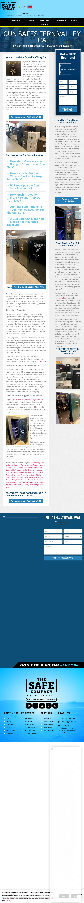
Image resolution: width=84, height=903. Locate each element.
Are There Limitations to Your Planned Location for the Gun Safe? (25, 209)
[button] (26, 164)
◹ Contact (44, 24)
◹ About (31, 20)
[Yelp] (35, 706)
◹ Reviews (61, 20)
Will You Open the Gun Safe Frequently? (24, 187)
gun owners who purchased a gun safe (26, 400)
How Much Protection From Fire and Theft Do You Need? (23, 197)
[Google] (42, 706)
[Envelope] (55, 706)
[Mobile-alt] (49, 706)
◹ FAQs (73, 20)
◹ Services (44, 20)
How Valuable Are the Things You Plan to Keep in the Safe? (24, 176)
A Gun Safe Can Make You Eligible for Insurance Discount (25, 221)
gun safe (40, 294)
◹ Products (14, 20)
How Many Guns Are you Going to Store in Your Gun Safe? (26, 164)
